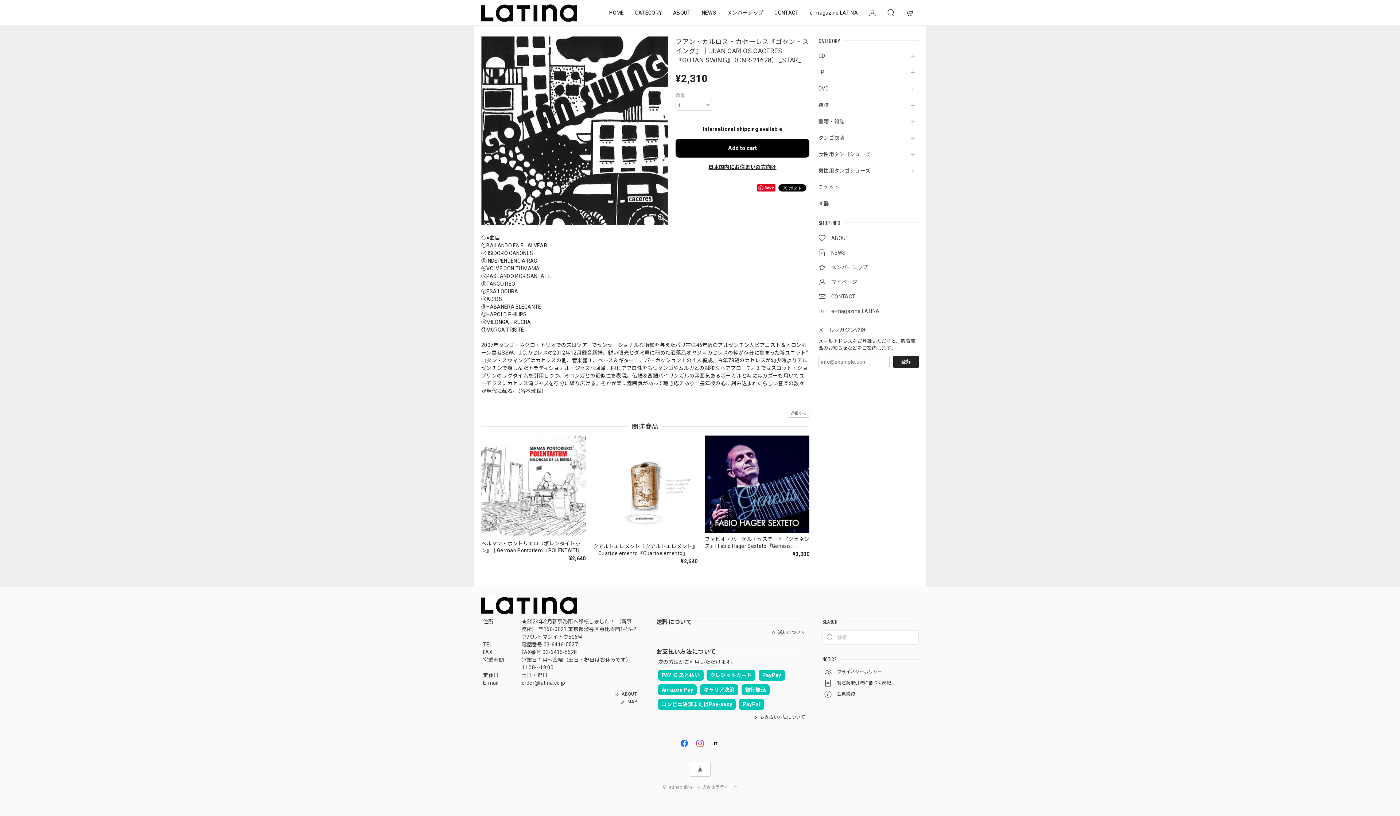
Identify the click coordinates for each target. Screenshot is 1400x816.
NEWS (709, 13)
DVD (823, 89)
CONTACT (786, 13)
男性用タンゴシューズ (844, 171)
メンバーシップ (745, 13)
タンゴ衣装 (831, 138)
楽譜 (823, 105)
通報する (798, 413)
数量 (680, 95)
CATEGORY (648, 13)
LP (821, 72)
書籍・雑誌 (831, 121)
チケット (828, 187)
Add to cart (742, 148)
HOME (616, 13)
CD (821, 56)
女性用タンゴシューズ (844, 154)
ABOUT (682, 13)
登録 (906, 361)
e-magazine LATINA (834, 13)
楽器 (823, 203)
